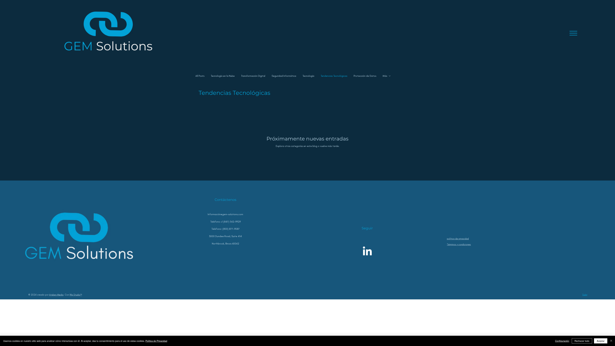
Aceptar (601, 340)
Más (385, 75)
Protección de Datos (365, 75)
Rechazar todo (581, 340)
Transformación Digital (253, 75)
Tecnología (308, 75)
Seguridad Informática (284, 75)
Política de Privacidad (156, 340)
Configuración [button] (562, 340)
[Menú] (573, 33)
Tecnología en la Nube (223, 75)
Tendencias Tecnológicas (334, 75)
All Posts (199, 75)
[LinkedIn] (367, 251)
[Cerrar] (611, 340)
